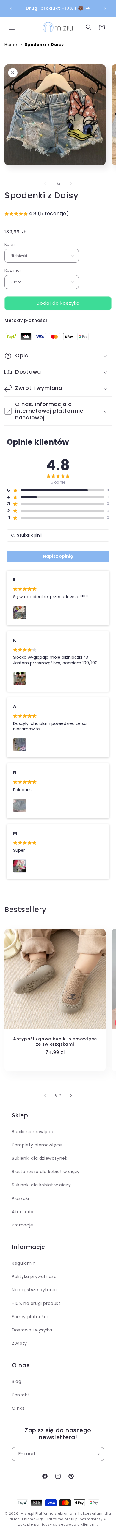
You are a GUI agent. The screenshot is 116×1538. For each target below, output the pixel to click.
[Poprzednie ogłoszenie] (11, 8)
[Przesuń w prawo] (71, 183)
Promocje (22, 1225)
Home (10, 44)
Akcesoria (22, 1212)
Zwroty (19, 1343)
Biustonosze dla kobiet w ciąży (46, 1171)
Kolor (9, 244)
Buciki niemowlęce (32, 1132)
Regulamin (23, 1263)
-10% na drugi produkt (36, 1303)
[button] (11, 27)
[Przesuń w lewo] (44, 183)
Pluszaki (20, 1198)
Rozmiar (12, 270)
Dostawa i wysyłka (32, 1330)
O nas (18, 1408)
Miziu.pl (28, 1513)
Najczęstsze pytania (34, 1290)
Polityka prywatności (35, 1276)
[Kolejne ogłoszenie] (105, 8)
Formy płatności (30, 1317)
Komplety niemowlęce (37, 1145)
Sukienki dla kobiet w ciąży (41, 1185)
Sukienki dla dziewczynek (39, 1158)
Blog (16, 1381)
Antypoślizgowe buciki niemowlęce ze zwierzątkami (55, 1041)
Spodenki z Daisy (44, 44)
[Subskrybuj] (97, 1454)
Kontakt (20, 1395)
